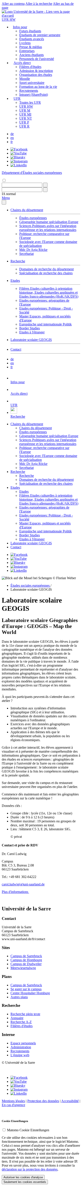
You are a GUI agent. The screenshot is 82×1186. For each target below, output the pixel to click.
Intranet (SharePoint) (33, 94)
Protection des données (43, 1101)
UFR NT (25, 118)
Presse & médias (30, 47)
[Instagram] (19, 161)
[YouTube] (18, 153)
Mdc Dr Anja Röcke (33, 250)
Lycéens (25, 43)
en (12, 138)
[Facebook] (19, 149)
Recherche (17, 261)
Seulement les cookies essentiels (24, 1182)
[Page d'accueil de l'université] (41, 15)
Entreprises (27, 51)
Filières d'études (30, 67)
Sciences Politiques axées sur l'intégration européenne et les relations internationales (47, 228)
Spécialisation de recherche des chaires (46, 273)
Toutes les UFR (30, 102)
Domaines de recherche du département (46, 269)
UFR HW (9, 19)
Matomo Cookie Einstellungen (28, 1130)
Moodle (24, 79)
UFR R (24, 126)
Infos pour (20, 27)
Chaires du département (26, 210)
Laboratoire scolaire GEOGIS (31, 340)
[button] (9, 194)
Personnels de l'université (36, 59)
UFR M (24, 110)
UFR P (24, 122)
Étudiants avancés (31, 39)
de (12, 134)
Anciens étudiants (31, 55)
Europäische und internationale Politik (45, 324)
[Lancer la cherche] (45, 185)
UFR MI (25, 114)
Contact (15, 349)
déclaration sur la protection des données (30, 1169)
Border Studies (29, 328)
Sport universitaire (31, 83)
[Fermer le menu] (4, 202)
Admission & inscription (36, 71)
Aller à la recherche (38, 4)
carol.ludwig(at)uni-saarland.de (23, 884)
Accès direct (22, 63)
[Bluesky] (17, 157)
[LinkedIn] (18, 165)
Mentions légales (13, 1101)
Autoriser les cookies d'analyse (23, 1177)
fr (11, 142)
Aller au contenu (13, 4)
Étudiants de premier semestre (39, 35)
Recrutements (28, 90)
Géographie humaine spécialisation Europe (48, 222)
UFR (17, 98)
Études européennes (33, 218)
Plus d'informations (15, 892)
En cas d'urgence (13, 1105)
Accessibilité (70, 1101)
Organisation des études (35, 75)
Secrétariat (26, 254)
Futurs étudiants (30, 31)
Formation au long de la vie (38, 86)
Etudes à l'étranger (32, 332)
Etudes (15, 280)
